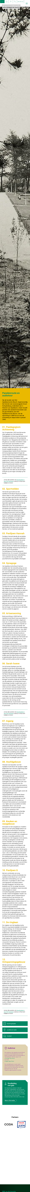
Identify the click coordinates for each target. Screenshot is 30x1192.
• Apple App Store (9, 1061)
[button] (2, 1)
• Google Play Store (10, 1058)
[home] (16, 7)
